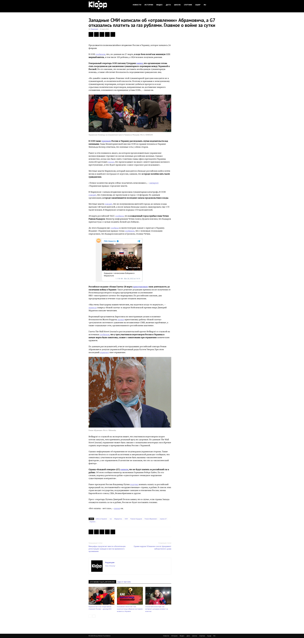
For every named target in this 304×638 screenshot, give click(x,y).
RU (205, 5)
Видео (159, 5)
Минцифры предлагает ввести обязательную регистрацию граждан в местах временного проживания (107, 548)
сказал (111, 161)
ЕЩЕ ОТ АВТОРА (124, 582)
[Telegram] (107, 34)
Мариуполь (118, 519)
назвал (121, 319)
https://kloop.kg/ (110, 566)
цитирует (154, 182)
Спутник (188, 5)
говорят (92, 194)
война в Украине (101, 519)
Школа (177, 5)
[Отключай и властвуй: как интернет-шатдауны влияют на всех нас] (158, 596)
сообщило (130, 230)
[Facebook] (91, 34)
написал (93, 307)
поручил (134, 484)
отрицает (104, 352)
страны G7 (163, 519)
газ (111, 519)
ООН (126, 519)
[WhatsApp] (112, 34)
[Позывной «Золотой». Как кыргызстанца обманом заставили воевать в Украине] (130, 596)
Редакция (94, 29)
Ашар (197, 5)
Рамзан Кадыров (136, 519)
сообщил (119, 215)
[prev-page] (90, 616)
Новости (137, 5)
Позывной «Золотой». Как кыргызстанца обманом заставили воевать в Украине (129, 609)
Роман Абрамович (151, 519)
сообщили (100, 54)
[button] (212, 4)
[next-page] (93, 616)
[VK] (102, 34)
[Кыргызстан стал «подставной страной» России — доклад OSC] (101, 596)
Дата (168, 5)
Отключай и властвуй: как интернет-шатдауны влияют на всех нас (156, 609)
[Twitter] (96, 34)
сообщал (115, 227)
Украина (92, 522)
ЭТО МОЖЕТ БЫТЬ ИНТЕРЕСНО (102, 582)
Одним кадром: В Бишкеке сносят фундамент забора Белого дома (152, 547)
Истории (149, 5)
